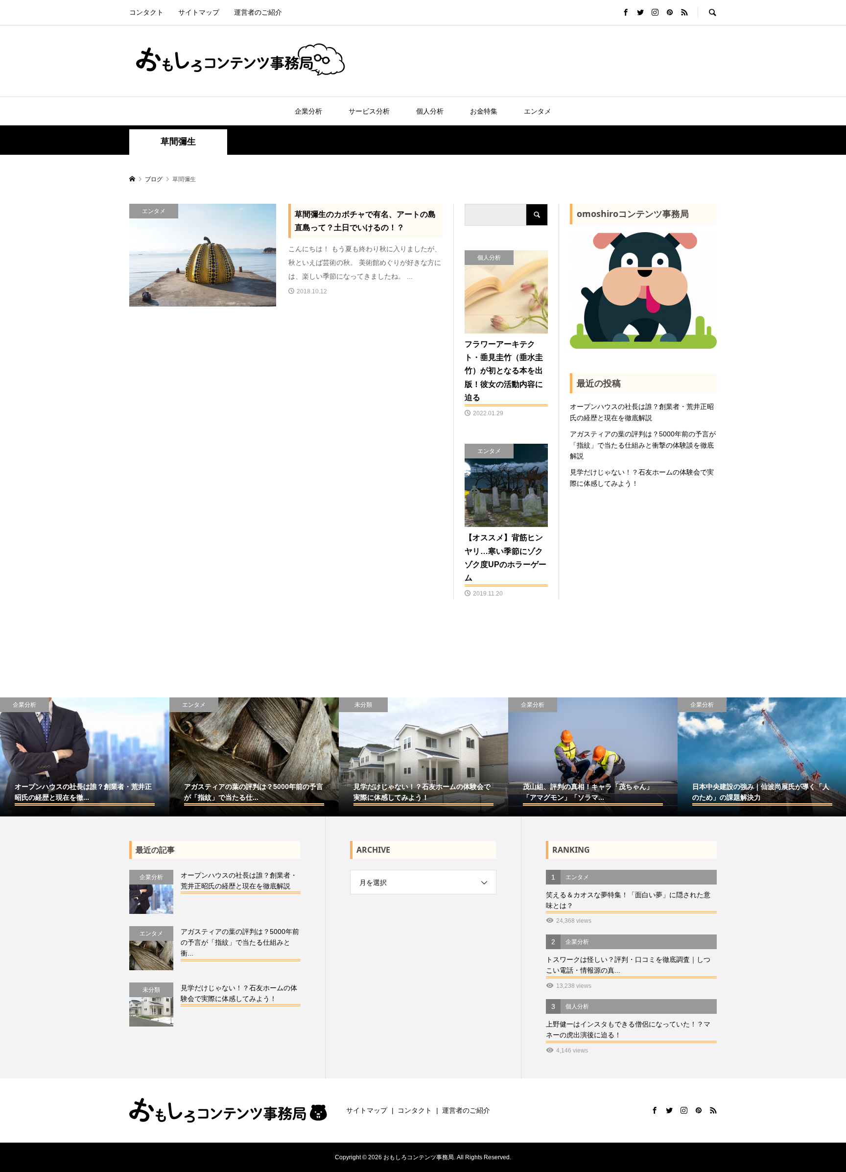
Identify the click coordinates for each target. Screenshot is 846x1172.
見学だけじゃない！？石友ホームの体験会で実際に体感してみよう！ (642, 477)
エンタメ (537, 111)
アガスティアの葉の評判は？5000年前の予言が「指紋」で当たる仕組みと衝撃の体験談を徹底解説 (643, 445)
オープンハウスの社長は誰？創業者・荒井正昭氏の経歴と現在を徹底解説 (642, 412)
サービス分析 (369, 111)
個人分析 (430, 111)
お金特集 (483, 111)
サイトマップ (198, 12)
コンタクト (146, 12)
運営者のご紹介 (258, 12)
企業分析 (308, 111)
